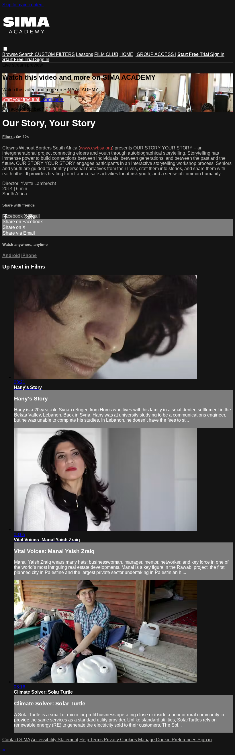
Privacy (112, 739)
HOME (126, 54)
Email (34, 216)
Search (27, 54)
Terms (97, 739)
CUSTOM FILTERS (55, 54)
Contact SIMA (16, 739)
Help (84, 739)
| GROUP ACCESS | (155, 54)
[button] (5, 49)
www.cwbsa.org (96, 147)
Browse (10, 54)
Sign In (42, 59)
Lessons (84, 54)
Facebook (13, 216)
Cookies (129, 739)
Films (7, 137)
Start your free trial (21, 99)
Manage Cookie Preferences (167, 739)
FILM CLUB (106, 54)
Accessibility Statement (54, 739)
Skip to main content (23, 4)
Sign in (217, 54)
